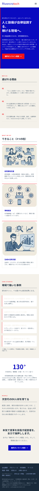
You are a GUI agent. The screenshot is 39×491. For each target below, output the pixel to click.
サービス (30, 468)
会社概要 (5, 468)
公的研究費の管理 (30, 474)
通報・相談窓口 (6, 475)
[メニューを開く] (36, 4)
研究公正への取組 (19, 474)
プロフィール (14, 468)
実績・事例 (5, 470)
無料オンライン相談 (13, 56)
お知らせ (14, 470)
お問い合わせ (23, 470)
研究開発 (23, 468)
